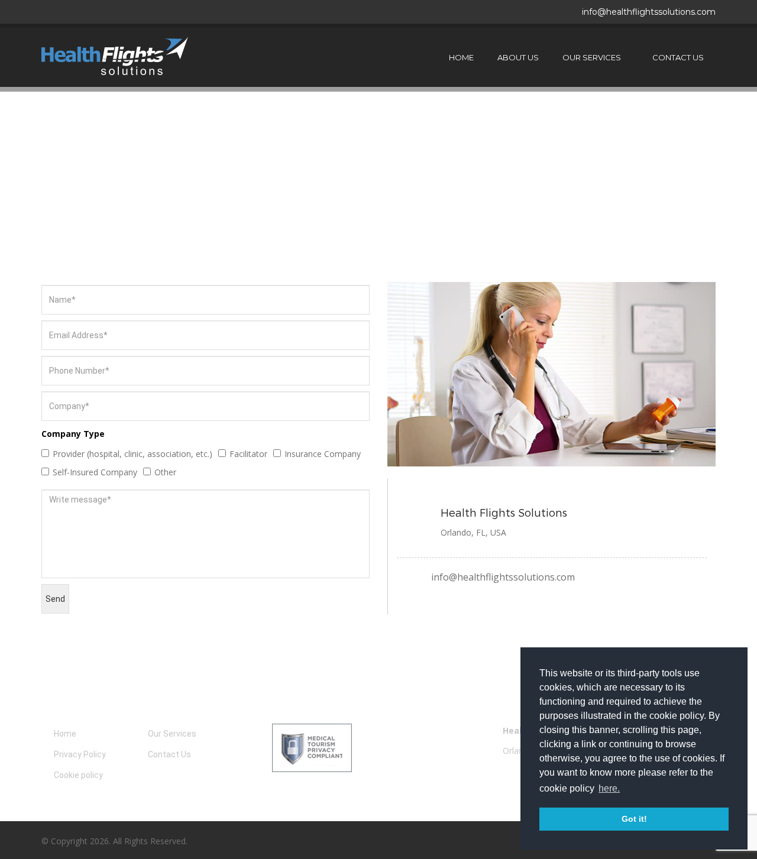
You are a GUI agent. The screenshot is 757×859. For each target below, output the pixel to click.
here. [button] (609, 788)
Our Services (591, 57)
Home (461, 57)
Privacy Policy (80, 754)
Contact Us (678, 57)
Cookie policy (78, 775)
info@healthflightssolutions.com (649, 12)
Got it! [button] (634, 819)
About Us (518, 57)
